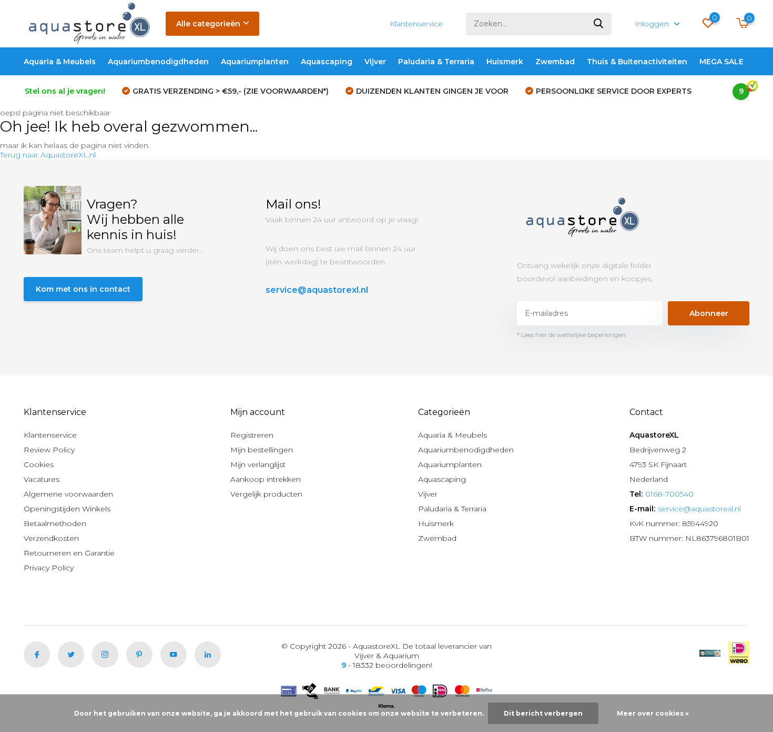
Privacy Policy (49, 567)
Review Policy (49, 449)
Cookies (39, 464)
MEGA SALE (721, 61)
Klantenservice (416, 23)
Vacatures (41, 479)
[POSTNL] (709, 652)
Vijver (375, 61)
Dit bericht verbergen (543, 713)
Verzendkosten (51, 538)
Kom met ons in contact (83, 289)
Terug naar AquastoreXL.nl (48, 155)
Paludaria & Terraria (436, 61)
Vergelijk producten (266, 494)
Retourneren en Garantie (69, 553)
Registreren (251, 435)
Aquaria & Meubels (60, 61)
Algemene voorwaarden (68, 494)
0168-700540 (669, 494)
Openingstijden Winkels (67, 508)
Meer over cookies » (653, 713)
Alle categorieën (208, 23)
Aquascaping (326, 61)
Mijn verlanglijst (258, 464)
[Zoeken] (599, 24)
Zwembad (555, 61)
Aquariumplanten (255, 61)
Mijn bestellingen (261, 449)
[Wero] (738, 652)
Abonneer (708, 313)
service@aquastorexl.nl (317, 290)
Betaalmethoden (55, 523)
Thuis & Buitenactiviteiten (637, 61)
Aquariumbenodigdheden (158, 61)
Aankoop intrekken (265, 479)
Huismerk (504, 61)
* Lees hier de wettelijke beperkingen (571, 335)
